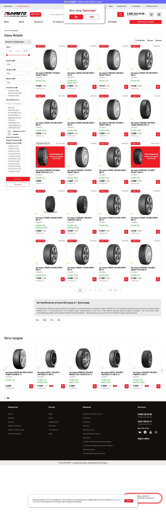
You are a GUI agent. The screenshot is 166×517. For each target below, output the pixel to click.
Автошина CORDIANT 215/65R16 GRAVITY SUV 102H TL (143, 269)
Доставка (11, 418)
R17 (52, 320)
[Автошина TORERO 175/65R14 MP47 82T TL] (81, 254)
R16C (45, 320)
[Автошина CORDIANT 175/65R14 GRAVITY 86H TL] (81, 157)
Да (76, 16)
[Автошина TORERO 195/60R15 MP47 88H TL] (50, 109)
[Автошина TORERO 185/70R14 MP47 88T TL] (113, 254)
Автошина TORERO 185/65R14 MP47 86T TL (49, 219)
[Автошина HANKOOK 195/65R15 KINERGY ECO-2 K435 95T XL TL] (51, 359)
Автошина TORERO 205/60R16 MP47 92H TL (80, 124)
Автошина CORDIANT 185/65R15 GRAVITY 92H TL (111, 74)
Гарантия (11, 422)
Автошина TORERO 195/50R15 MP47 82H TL (144, 219)
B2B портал (86, 438)
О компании (136, 6)
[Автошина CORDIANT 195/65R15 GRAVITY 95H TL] (50, 59)
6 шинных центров (23, 6)
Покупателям (121, 6)
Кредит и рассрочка (14, 426)
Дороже (150, 40)
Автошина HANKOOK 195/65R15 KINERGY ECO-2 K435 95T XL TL (49, 373)
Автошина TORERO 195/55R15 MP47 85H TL (144, 74)
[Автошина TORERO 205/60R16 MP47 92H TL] (81, 109)
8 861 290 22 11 (145, 421)
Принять (128, 501)
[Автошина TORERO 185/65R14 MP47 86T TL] (50, 204)
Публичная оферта (89, 449)
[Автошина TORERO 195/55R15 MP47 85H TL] (145, 59)
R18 (58, 320)
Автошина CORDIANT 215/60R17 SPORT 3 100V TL (143, 171)
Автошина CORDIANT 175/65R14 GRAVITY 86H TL (79, 171)
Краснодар (7, 6)
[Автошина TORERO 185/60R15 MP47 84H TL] (113, 157)
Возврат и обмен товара (16, 430)
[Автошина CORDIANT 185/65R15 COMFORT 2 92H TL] (81, 204)
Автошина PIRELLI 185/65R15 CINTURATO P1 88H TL (17, 373)
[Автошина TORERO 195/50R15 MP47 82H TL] (145, 204)
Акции (111, 6)
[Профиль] (159, 14)
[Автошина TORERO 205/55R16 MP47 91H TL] (81, 59)
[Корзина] (151, 14)
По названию (140, 40)
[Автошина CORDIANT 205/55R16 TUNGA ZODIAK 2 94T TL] (145, 109)
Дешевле (158, 40)
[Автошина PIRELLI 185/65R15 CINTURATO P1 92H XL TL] (83, 359)
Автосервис (112, 22)
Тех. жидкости (58, 22)
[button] (4, 370)
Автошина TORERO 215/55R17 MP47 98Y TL (112, 219)
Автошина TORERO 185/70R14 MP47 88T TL (112, 269)
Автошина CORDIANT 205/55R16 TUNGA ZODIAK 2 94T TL (143, 124)
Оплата (10, 414)
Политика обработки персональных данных (97, 442)
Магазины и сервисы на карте (92, 414)
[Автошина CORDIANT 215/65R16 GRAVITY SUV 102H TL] (145, 254)
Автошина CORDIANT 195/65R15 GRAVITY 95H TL (48, 74)
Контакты (86, 426)
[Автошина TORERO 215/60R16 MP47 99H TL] (50, 254)
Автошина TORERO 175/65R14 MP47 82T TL (80, 269)
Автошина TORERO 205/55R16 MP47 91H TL (80, 74)
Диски (21, 22)
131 (115, 290)
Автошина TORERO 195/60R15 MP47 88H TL (49, 124)
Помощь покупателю (15, 434)
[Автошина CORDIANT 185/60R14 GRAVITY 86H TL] (113, 109)
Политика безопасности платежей (94, 453)
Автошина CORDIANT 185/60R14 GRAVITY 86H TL (111, 124)
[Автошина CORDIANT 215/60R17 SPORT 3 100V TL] (145, 157)
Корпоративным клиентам (91, 434)
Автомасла (38, 22)
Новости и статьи (151, 6)
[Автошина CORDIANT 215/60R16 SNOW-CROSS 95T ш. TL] (50, 157)
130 (110, 290)
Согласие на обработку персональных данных (98, 445)
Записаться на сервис (145, 22)
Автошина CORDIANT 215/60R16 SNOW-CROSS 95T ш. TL (48, 171)
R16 (37, 320)
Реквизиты (86, 422)
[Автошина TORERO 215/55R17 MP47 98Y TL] (113, 204)
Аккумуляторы (53, 422)
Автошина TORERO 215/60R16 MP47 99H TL (49, 269)
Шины (6, 22)
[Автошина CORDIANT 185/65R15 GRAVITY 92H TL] (113, 59)
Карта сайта (143, 438)
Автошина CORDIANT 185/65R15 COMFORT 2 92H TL (79, 219)
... (105, 290)
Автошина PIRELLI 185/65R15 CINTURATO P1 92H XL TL (80, 373)
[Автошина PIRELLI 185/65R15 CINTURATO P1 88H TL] (19, 359)
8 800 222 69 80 (135, 14)
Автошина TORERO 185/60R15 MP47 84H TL (112, 171)
